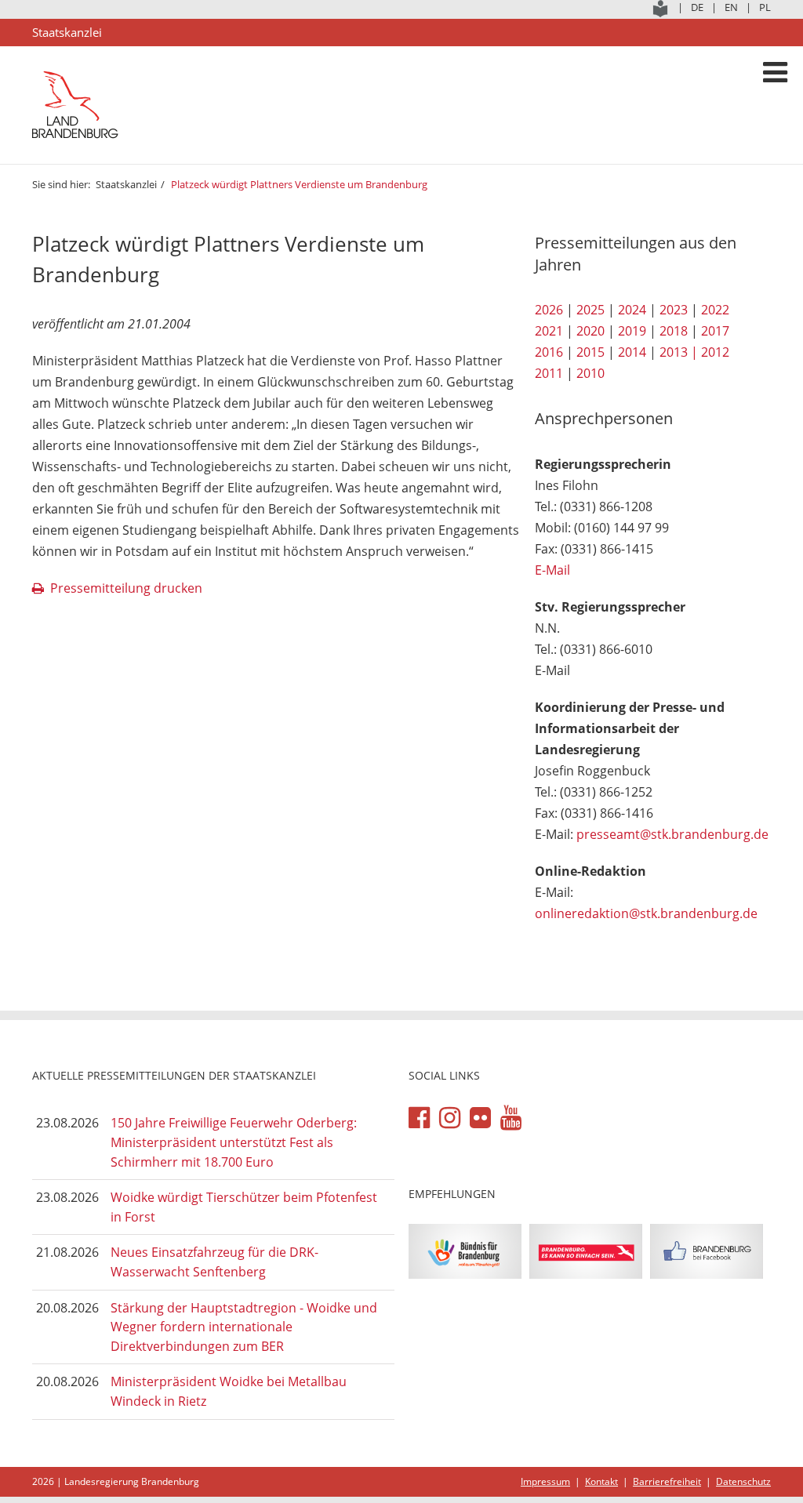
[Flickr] (480, 1118)
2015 (590, 352)
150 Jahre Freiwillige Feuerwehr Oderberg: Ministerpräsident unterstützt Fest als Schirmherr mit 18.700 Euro (234, 1142)
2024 (632, 309)
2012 (715, 352)
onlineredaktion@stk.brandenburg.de (646, 913)
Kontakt (601, 1481)
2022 (715, 309)
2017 (715, 330)
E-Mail (552, 570)
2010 (590, 373)
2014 (632, 352)
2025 (590, 309)
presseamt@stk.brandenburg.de (672, 834)
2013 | (678, 352)
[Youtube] (510, 1118)
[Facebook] (419, 1118)
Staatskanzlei (126, 184)
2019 (632, 330)
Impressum (545, 1481)
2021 (549, 330)
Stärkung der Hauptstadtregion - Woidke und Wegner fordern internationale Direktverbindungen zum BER (244, 1327)
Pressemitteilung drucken (126, 588)
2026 (549, 309)
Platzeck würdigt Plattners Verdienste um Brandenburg (299, 184)
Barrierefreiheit (667, 1481)
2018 (673, 330)
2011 (549, 373)
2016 (549, 352)
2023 (673, 309)
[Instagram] (449, 1118)
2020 (590, 330)
